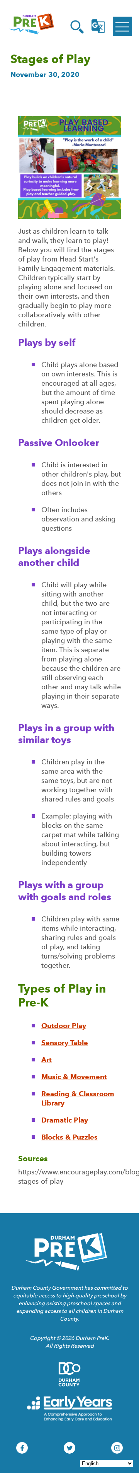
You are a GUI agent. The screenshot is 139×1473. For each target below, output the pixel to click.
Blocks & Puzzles (69, 1137)
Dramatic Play (64, 1120)
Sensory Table (64, 1043)
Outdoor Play (63, 1026)
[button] (77, 27)
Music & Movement (74, 1077)
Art (46, 1060)
